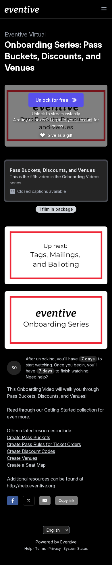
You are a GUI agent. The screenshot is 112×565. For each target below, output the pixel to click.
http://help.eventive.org (31, 486)
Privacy (55, 548)
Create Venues (22, 458)
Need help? (37, 376)
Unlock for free (52, 100)
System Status (75, 548)
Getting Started (60, 410)
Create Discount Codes (31, 451)
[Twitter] (28, 500)
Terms (40, 548)
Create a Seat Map (26, 465)
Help (28, 548)
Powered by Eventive (56, 541)
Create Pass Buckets (28, 437)
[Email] (45, 500)
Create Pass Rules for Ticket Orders (44, 444)
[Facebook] (12, 500)
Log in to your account (71, 119)
